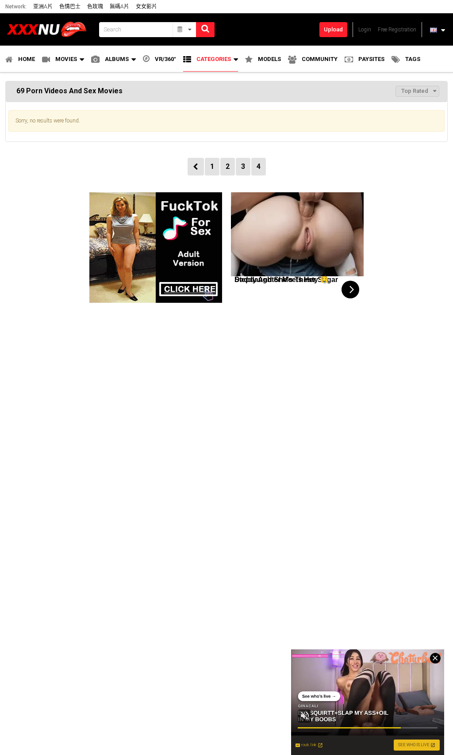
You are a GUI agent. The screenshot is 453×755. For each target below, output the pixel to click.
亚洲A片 (43, 7)
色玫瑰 (95, 7)
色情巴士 (70, 7)
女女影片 (146, 7)
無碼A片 (119, 7)
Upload (333, 29)
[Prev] (196, 166)
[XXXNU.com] (49, 29)
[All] (185, 29)
